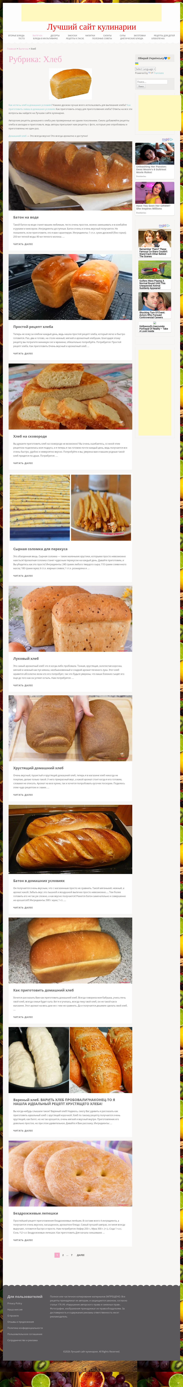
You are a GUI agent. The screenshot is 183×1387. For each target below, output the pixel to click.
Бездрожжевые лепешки (35, 1213)
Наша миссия (14, 1309)
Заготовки (140, 35)
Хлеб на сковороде (30, 436)
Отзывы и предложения (20, 1321)
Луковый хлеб (26, 658)
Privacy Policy (14, 1303)
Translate (159, 73)
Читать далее (23, 244)
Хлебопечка (158, 38)
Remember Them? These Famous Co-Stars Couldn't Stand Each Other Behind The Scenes (153, 253)
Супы (123, 35)
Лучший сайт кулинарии (91, 26)
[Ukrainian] (136, 63)
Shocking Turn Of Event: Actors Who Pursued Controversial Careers (152, 315)
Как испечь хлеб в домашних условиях (30, 105)
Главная (11, 48)
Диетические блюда (131, 38)
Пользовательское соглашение (24, 1334)
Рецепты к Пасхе (75, 38)
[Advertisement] (91, 12)
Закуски (72, 35)
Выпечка (37, 35)
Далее (80, 1255)
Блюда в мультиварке (45, 38)
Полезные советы (102, 38)
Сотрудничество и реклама (22, 1340)
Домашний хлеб (18, 135)
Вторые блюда (16, 35)
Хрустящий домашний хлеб (38, 768)
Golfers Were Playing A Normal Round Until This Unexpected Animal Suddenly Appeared (152, 284)
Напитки (90, 35)
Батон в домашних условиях (39, 880)
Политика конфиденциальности (25, 1328)
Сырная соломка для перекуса (40, 548)
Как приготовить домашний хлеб (43, 990)
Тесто (21, 38)
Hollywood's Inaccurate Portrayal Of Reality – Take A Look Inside (153, 329)
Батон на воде (26, 217)
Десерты (55, 35)
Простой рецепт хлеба (33, 326)
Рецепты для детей (164, 35)
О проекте (13, 1315)
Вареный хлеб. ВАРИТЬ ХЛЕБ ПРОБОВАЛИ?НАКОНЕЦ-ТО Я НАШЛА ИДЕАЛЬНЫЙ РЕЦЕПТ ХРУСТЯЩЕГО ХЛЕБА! (64, 1101)
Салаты (107, 35)
